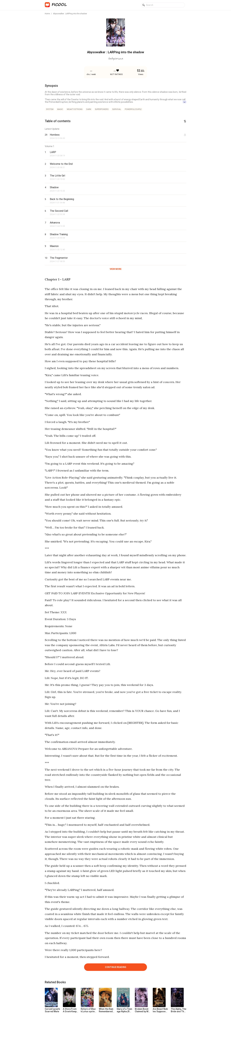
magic (60, 109)
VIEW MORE (115, 269)
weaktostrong (74, 109)
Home (47, 14)
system (49, 109)
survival (116, 109)
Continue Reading (115, 967)
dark (88, 109)
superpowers (101, 109)
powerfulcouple (133, 109)
